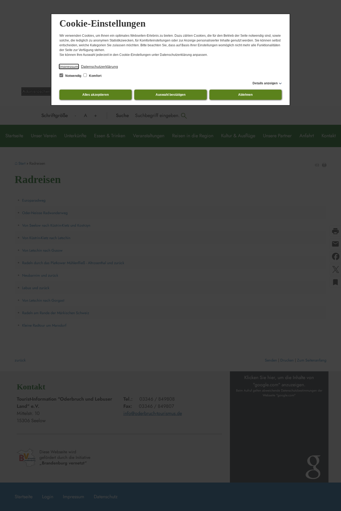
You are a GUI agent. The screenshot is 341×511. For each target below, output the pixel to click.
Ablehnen (245, 95)
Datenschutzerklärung (99, 66)
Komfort (95, 76)
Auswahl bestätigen (170, 95)
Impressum (68, 66)
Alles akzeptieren (95, 95)
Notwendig (73, 76)
